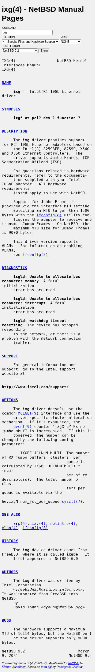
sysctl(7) (72, 501)
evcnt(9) (22, 426)
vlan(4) (10, 528)
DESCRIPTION (14, 131)
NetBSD (73, 663)
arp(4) (20, 523)
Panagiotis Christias (70, 667)
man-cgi (46, 667)
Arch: (67, 37)
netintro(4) (63, 523)
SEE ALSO (11, 514)
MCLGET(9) (28, 413)
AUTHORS (10, 572)
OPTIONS (10, 400)
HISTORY (10, 541)
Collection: (12, 46)
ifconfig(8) (49, 215)
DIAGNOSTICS (14, 268)
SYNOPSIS (11, 109)
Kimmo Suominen (14, 667)
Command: (10, 27)
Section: (10, 37)
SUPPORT (10, 356)
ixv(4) (39, 523)
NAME (6, 83)
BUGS (6, 620)
